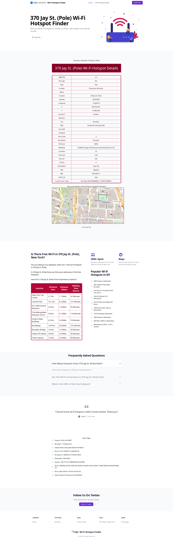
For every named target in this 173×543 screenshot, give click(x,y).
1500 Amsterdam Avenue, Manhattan (102, 309)
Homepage (125, 522)
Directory (77, 60)
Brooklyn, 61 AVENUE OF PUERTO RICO (68, 455)
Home (90, 3)
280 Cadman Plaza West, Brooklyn (102, 286)
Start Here (37, 37)
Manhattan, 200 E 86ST (62, 458)
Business (58, 522)
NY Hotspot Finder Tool (107, 522)
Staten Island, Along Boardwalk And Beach (69, 448)
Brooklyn (84, 60)
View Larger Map (86, 227)
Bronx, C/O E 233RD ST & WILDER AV (67, 451)
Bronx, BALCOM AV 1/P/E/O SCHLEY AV (68, 471)
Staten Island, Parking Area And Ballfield (68, 475)
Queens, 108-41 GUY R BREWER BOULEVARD (70, 462)
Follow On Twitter (86, 504)
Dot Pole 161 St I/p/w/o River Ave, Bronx (103, 291)
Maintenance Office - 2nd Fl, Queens (103, 326)
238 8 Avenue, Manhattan (102, 317)
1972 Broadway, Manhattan (103, 314)
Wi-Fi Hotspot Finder (102, 3)
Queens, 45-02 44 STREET (63, 440)
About (34, 522)
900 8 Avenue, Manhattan (102, 281)
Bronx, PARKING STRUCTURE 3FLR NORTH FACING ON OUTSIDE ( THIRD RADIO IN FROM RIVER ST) (87, 467)
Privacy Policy (81, 522)
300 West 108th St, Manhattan (104, 321)
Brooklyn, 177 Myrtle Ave (63, 444)
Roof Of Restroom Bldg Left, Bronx (103, 303)
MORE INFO (137, 3)
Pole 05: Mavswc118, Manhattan (101, 297)
